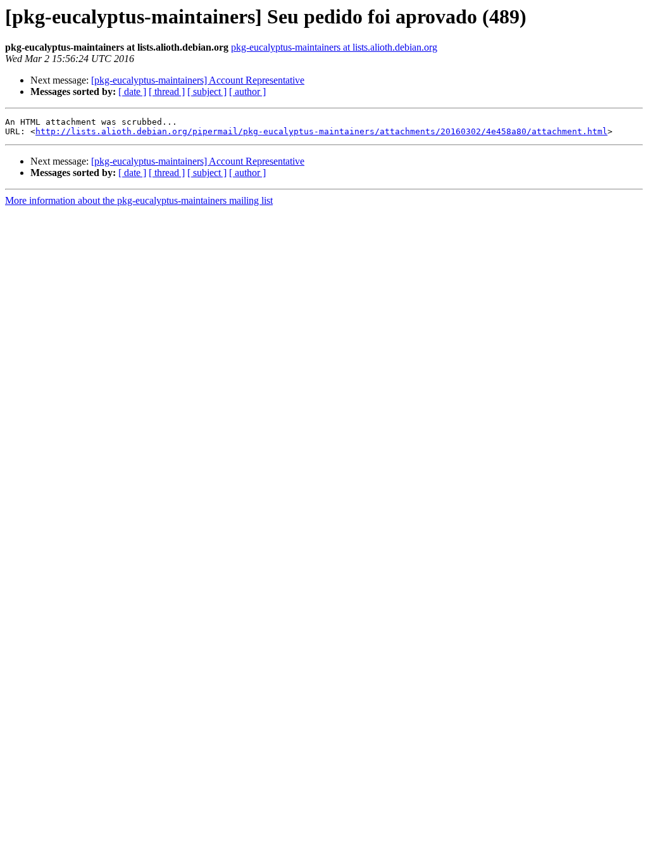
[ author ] (247, 91)
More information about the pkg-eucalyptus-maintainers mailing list (139, 200)
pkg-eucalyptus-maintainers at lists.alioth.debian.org (334, 47)
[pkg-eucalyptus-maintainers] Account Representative (197, 80)
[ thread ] (167, 91)
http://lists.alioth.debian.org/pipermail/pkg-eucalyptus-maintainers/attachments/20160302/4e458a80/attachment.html (321, 131)
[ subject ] (207, 91)
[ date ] (132, 91)
